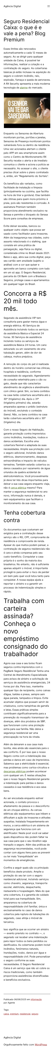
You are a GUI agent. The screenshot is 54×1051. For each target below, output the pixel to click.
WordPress (41, 1044)
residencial (25, 1013)
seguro (35, 1013)
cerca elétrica (18, 487)
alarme (24, 87)
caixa (6, 1013)
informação (36, 999)
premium (14, 1013)
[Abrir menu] (48, 6)
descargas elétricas (15, 771)
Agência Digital (12, 6)
